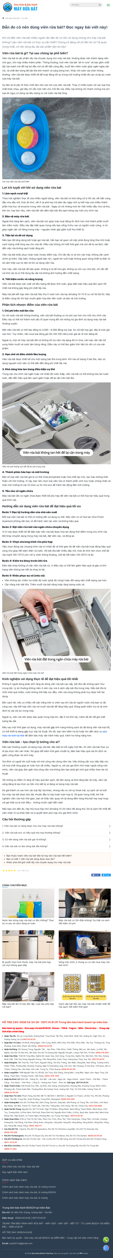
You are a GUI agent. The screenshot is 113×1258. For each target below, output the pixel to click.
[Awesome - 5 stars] (14, 870)
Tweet (107, 875)
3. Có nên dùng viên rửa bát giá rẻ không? (24, 839)
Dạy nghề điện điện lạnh (14, 1172)
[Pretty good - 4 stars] (11, 870)
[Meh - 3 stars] (9, 870)
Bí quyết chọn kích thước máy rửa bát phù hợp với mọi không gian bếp (26, 964)
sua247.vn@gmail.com (21, 1243)
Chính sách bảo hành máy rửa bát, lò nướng (25, 1197)
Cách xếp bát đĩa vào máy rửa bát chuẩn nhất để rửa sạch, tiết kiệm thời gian (84, 1005)
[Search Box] (100, 5)
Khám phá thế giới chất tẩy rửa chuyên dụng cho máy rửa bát (38, 862)
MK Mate (84, 1253)
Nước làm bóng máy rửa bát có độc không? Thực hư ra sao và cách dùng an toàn (28, 922)
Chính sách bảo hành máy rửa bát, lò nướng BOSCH (29, 1192)
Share (97, 875)
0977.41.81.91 (39, 1217)
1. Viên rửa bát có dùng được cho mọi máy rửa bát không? (32, 826)
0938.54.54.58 (22, 1217)
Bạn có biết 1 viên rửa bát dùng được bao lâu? (30, 859)
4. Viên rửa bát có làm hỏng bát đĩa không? (25, 846)
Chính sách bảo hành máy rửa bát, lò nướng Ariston (29, 1186)
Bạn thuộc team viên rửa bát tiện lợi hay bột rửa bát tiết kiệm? (39, 855)
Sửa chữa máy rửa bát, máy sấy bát (20, 1166)
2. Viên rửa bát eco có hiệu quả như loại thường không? (31, 832)
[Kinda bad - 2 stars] (6, 870)
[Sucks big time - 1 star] (3, 870)
